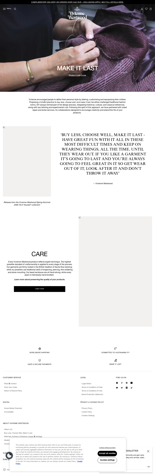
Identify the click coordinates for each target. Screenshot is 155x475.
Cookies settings (107, 460)
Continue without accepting (107, 448)
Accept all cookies (107, 453)
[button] (9, 455)
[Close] (148, 451)
